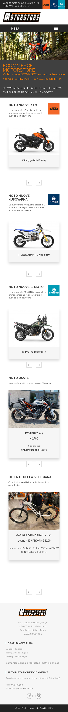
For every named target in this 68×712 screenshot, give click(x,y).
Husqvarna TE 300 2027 (34, 254)
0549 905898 (16, 684)
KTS (50, 708)
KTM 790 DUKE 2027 (34, 160)
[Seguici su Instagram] (38, 696)
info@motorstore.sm (22, 688)
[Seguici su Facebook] (30, 696)
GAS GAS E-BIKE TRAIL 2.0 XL (34, 535)
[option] (34, 46)
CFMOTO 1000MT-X (34, 351)
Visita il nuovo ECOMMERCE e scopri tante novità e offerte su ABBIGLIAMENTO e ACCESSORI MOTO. (34, 71)
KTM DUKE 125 (34, 433)
